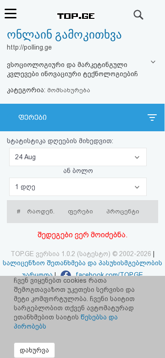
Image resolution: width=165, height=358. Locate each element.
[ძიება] (138, 14)
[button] (78, 157)
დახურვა (34, 350)
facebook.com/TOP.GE (108, 275)
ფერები (32, 117)
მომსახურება (68, 90)
